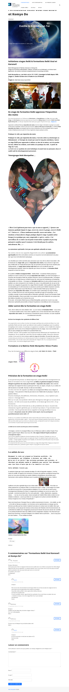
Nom (10, 670)
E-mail (10, 675)
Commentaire (12, 652)
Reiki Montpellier (16, 4)
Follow (12, 19)
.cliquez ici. (54, 121)
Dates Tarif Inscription (37, 2)
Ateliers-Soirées (24, 7)
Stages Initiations (25, 2)
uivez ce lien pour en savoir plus (43, 126)
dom (15, 580)
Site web (10, 679)
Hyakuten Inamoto (54, 287)
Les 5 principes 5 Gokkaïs (50, 2)
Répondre (57, 560)
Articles (40, 7)
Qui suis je (33, 7)
